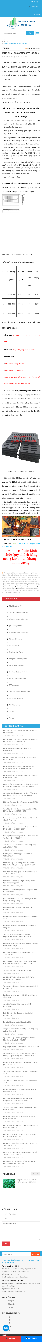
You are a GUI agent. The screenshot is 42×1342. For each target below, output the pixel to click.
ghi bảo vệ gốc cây (15, 626)
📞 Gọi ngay (10, 1338)
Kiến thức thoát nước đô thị (18, 672)
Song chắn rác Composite (18, 659)
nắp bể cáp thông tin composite (26, 586)
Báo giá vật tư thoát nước (17, 678)
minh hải (9, 581)
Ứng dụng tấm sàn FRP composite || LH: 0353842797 (21, 1047)
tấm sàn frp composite (20, 590)
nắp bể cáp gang (33, 584)
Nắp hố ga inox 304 (15, 606)
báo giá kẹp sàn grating (16, 573)
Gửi (6, 1243)
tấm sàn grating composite (11, 592)
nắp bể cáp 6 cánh (8, 584)
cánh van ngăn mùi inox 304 (18, 619)
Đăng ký (37, 14)
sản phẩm (35, 2)
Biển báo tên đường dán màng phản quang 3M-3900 (21, 802)
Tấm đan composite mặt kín (18, 612)
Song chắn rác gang (16, 698)
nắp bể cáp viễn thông (9, 588)
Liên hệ (10, 1307)
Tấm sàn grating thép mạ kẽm (19, 692)
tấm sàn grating (33, 590)
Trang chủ (5, 39)
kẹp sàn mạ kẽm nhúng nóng (17, 579)
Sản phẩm (11, 1304)
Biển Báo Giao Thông (16, 652)
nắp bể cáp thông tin (8, 586)
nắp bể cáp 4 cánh (31, 581)
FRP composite (14, 685)
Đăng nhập (36, 6)
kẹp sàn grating (32, 577)
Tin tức (6, 41)
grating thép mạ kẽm (19, 577)
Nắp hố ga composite (16, 665)
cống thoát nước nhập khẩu (18, 632)
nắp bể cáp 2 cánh (18, 581)
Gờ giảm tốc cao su (15, 639)
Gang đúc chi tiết (14, 645)
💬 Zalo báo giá (31, 1338)
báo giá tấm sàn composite (23, 575)
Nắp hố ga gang (14, 705)
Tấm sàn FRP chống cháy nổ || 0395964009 (17, 970)
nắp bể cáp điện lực (21, 584)
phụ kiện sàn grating (24, 588)
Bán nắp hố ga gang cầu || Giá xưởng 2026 (17, 1022)
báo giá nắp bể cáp (30, 573)
